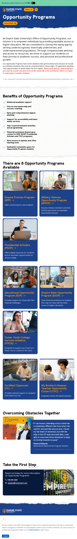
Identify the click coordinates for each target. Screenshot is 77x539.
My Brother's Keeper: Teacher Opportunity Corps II (54, 388)
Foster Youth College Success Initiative (17, 340)
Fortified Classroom (16, 387)
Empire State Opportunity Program (56, 294)
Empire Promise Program (19, 199)
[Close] (3, 518)
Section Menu (8, 23)
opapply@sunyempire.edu (17, 483)
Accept (5, 536)
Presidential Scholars (17, 246)
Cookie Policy (34, 530)
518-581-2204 (12, 480)
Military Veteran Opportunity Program (54, 200)
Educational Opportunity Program (19, 294)
